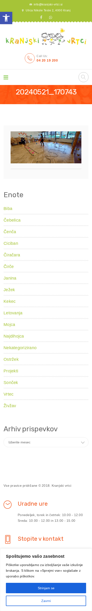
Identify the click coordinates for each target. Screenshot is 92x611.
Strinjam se (46, 588)
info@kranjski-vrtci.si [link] (48, 4)
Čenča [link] (10, 231)
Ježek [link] (9, 289)
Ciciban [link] (11, 243)
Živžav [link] (10, 405)
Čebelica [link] (12, 220)
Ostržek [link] (11, 359)
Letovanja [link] (13, 313)
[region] (46, 580)
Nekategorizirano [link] (20, 347)
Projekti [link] (11, 371)
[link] (6, 18)
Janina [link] (10, 278)
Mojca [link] (9, 324)
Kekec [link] (10, 301)
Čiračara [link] (12, 255)
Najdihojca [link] (14, 336)
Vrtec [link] (8, 394)
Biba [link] (8, 208)
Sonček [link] (11, 382)
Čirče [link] (9, 266)
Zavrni (46, 601)
